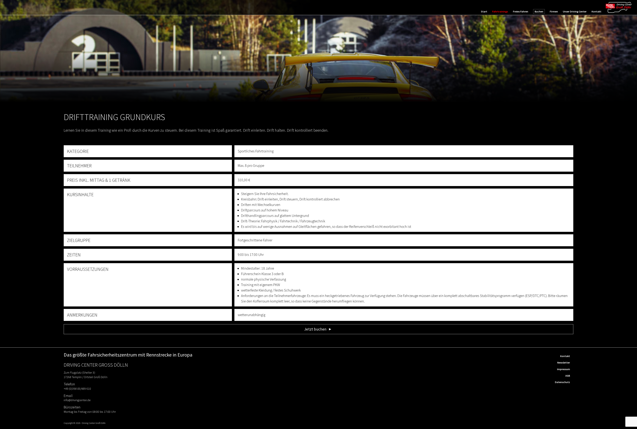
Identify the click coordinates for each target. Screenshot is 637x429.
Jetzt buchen (315, 329)
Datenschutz (562, 382)
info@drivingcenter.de (77, 400)
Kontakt (565, 356)
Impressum (563, 369)
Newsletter (563, 362)
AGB (567, 375)
